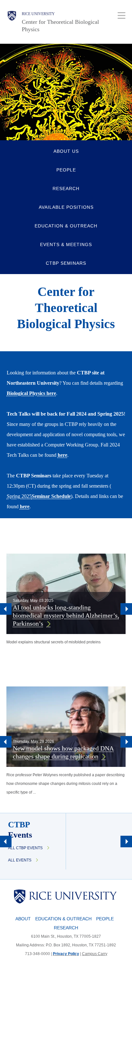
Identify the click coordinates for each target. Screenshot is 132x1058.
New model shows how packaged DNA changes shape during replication (63, 752)
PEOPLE (66, 169)
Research (66, 927)
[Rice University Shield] (11, 22)
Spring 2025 (19, 496)
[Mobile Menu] (122, 15)
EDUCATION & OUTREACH (66, 225)
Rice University (38, 14)
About (23, 918)
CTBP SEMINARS (66, 263)
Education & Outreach (63, 918)
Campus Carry (94, 954)
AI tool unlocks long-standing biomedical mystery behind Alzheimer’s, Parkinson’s (66, 615)
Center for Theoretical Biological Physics (60, 25)
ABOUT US (66, 151)
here (62, 455)
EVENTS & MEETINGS (66, 244)
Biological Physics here (31, 393)
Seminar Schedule (51, 496)
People (105, 918)
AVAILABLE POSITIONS (66, 207)
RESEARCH (66, 188)
